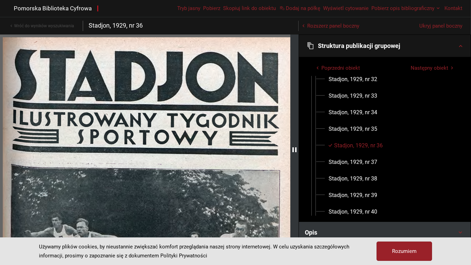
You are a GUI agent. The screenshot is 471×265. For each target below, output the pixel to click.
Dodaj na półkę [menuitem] (303, 8)
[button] (385, 46)
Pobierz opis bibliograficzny (402, 8)
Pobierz (211, 8)
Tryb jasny (188, 8)
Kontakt (453, 8)
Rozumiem (404, 251)
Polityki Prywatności (183, 256)
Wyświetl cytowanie (346, 8)
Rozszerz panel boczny (333, 26)
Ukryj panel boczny (440, 26)
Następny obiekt (429, 68)
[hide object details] (294, 150)
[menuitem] (353, 79)
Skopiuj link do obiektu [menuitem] (249, 8)
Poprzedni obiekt (340, 68)
